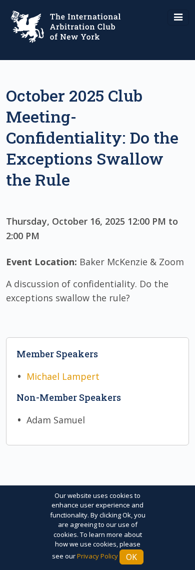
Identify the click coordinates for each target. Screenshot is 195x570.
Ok (131, 556)
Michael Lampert (63, 376)
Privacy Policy (97, 555)
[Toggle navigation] (178, 18)
